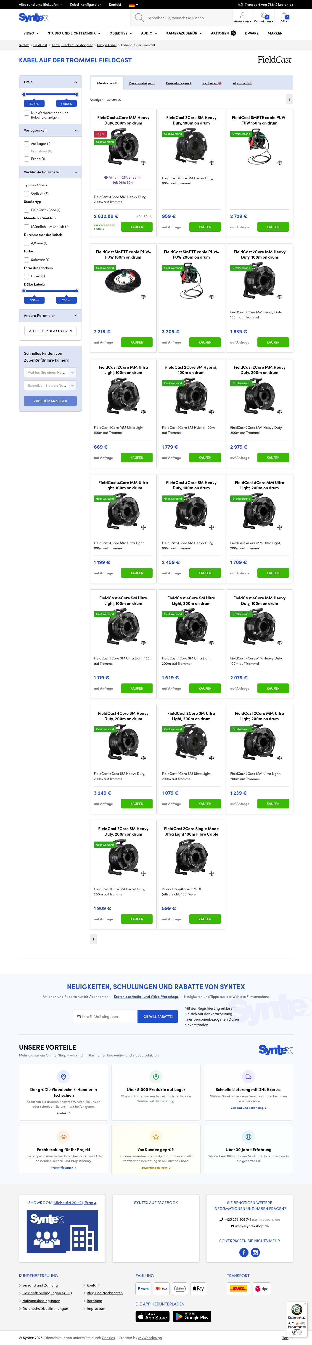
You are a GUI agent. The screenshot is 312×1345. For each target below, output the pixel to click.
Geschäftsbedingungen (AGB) (47, 1292)
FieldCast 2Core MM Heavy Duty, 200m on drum (260, 369)
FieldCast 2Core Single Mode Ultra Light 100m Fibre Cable (191, 831)
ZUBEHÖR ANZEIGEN (50, 400)
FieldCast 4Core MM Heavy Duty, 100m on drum (259, 600)
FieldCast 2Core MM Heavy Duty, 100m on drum (260, 254)
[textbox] (47, 372)
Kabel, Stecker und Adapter (72, 44)
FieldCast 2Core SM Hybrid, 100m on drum (191, 369)
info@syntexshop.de (252, 1226)
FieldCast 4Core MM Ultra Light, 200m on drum (259, 485)
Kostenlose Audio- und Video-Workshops (146, 996)
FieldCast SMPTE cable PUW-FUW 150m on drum (259, 120)
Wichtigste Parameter (42, 172)
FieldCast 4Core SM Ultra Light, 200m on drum (191, 600)
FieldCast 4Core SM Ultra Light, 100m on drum (123, 600)
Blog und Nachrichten (105, 1292)
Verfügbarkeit (35, 130)
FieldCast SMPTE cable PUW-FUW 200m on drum (191, 254)
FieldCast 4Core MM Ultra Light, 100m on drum (123, 485)
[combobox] (50, 372)
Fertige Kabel (106, 44)
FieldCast (40, 44)
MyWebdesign (150, 1337)
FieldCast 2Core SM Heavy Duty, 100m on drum (191, 120)
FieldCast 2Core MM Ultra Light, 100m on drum (123, 369)
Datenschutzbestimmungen (45, 1308)
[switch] (296, 1332)
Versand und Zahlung (40, 1285)
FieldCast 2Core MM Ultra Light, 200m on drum (259, 715)
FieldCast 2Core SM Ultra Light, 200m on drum (191, 715)
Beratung (94, 1300)
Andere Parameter (39, 315)
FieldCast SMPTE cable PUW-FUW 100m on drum (123, 254)
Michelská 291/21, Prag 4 (74, 1202)
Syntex (24, 44)
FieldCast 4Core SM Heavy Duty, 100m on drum (191, 485)
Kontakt (115, 4)
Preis (28, 81)
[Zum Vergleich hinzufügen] (143, 162)
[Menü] (304, 1304)
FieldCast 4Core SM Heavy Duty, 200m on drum (123, 715)
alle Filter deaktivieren (50, 330)
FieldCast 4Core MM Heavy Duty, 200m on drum (123, 120)
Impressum (96, 1308)
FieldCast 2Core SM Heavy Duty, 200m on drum (123, 831)
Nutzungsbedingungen (41, 1300)
